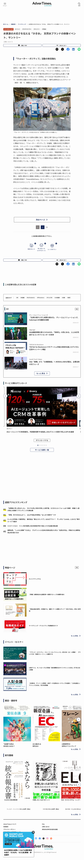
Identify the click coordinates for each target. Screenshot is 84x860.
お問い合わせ (45, 826)
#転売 (68, 297)
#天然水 (44, 29)
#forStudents (31, 297)
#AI (17, 297)
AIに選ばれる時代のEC (37, 745)
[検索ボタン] (79, 4)
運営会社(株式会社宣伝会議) (50, 829)
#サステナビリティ (26, 29)
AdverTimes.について (9, 824)
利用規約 (5, 826)
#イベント (17, 29)
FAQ (43, 824)
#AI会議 (22, 297)
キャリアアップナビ (35, 579)
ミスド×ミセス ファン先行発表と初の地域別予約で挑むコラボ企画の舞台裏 (32, 526)
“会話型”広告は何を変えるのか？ (9, 745)
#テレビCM (49, 297)
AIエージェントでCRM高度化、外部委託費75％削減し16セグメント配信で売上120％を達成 (40, 432)
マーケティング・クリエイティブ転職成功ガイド (43, 626)
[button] (56, 49)
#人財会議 (57, 297)
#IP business (40, 297)
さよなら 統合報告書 (10, 800)
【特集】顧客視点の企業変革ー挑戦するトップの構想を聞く (47, 594)
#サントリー (37, 29)
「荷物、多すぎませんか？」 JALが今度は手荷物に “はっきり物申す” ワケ (31, 515)
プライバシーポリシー (9, 829)
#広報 (63, 297)
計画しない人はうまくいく (41, 800)
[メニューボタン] (4, 4)
